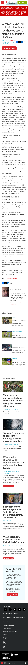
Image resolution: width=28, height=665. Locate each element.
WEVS (4, 647)
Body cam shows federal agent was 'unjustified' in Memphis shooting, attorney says (13, 512)
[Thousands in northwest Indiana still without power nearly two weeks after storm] (13, 386)
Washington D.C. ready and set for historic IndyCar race (13, 539)
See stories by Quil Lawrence (15, 303)
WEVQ (5, 646)
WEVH (4, 641)
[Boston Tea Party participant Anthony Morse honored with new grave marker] (7, 334)
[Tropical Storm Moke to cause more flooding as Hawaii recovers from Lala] (13, 424)
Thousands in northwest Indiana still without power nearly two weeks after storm (12, 401)
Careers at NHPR (7, 628)
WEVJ (4, 642)
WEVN (4, 643)
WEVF (4, 640)
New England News (17, 331)
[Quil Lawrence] (5, 292)
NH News (14, 318)
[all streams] (26, 663)
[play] (2, 663)
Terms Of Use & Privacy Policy (10, 631)
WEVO (5, 645)
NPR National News (12, 278)
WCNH (5, 637)
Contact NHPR (6, 622)
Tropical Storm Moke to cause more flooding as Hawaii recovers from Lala (13, 437)
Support (22, 2)
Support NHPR (12, 595)
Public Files (5, 634)
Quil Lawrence (11, 40)
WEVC (4, 638)
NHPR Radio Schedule (8, 625)
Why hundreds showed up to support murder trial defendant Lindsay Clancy (13, 462)
